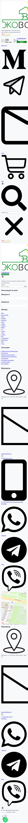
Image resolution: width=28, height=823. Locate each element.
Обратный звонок (21, 42)
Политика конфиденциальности (9, 814)
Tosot (2, 343)
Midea (3, 327)
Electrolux (3, 320)
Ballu (2, 313)
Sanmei (3, 334)
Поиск (3, 284)
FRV (2, 336)
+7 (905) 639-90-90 (5, 272)
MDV (2, 342)
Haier (2, 322)
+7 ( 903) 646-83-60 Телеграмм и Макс (12, 502)
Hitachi (3, 324)
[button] (14, 183)
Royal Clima (4, 340)
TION (2, 333)
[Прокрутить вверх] (2, 816)
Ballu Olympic (4, 315)
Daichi (2, 317)
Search (3, 212)
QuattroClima (5, 338)
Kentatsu (3, 318)
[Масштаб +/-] (1, 819)
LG (2, 329)
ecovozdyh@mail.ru (6, 453)
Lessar (3, 331)
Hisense (3, 325)
